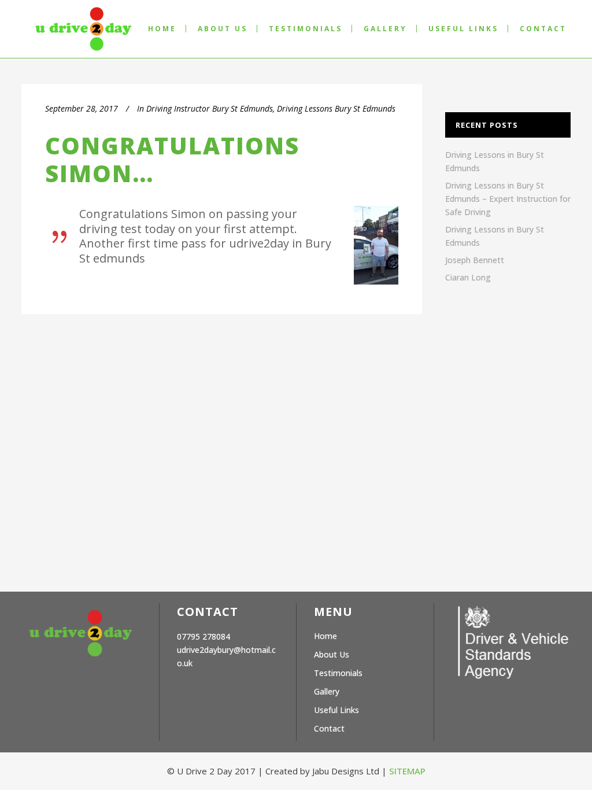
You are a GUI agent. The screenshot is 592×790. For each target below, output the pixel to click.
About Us (331, 654)
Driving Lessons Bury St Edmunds (336, 108)
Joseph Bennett (474, 259)
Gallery (326, 691)
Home (325, 635)
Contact (329, 728)
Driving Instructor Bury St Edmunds (209, 108)
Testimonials (338, 672)
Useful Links (336, 709)
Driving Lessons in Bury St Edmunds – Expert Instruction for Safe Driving (508, 198)
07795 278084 (203, 636)
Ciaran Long (468, 277)
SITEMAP (407, 771)
